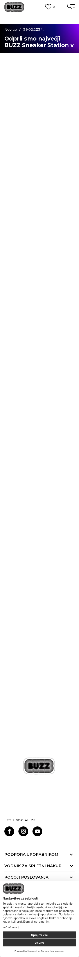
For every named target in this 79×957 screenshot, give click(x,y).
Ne (39, 401)
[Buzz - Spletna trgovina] (14, 7)
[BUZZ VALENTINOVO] (39, 548)
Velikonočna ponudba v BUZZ (39, 500)
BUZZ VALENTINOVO (39, 586)
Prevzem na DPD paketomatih (39, 17)
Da (22, 401)
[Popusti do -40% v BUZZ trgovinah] (39, 634)
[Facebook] (9, 831)
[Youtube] (37, 831)
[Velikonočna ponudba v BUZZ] (39, 462)
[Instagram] (23, 831)
